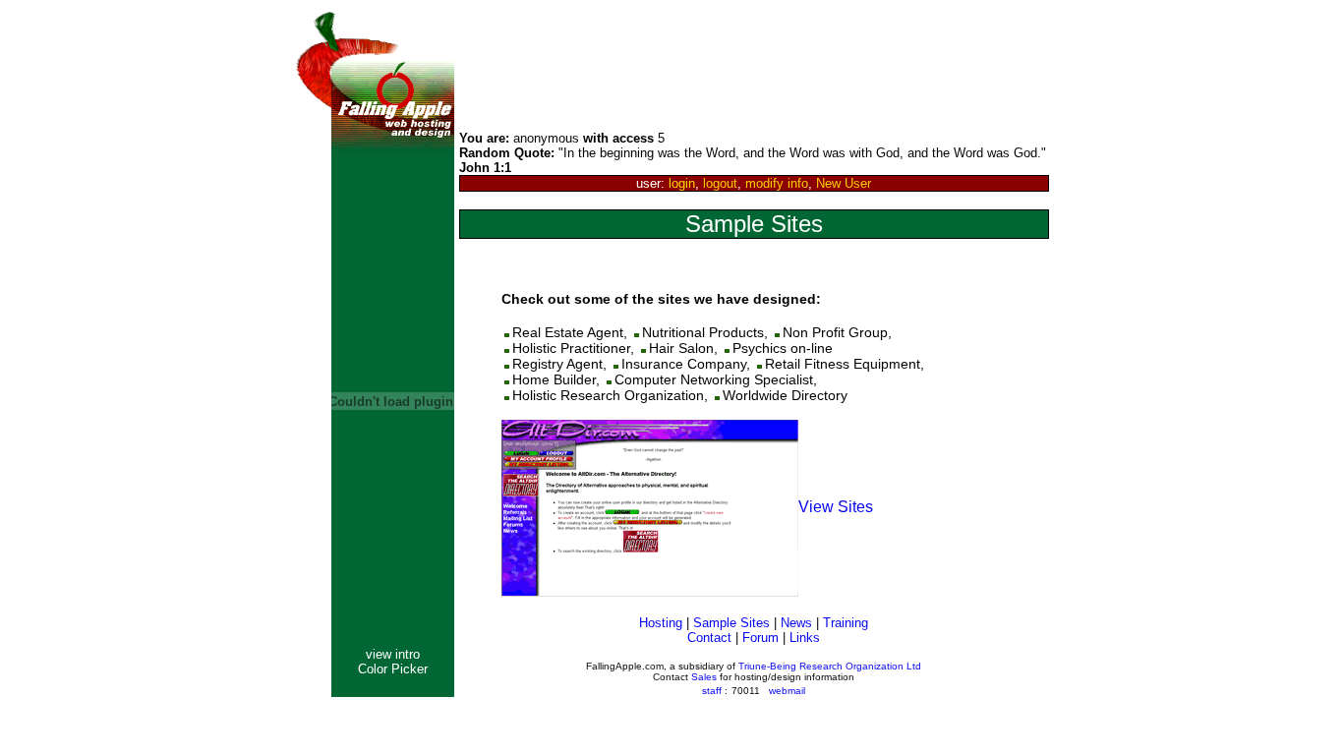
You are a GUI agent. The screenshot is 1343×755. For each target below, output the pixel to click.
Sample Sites (731, 622)
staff (712, 690)
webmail (787, 690)
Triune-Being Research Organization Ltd (829, 666)
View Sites (835, 506)
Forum (760, 637)
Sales (704, 676)
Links (804, 637)
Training (845, 622)
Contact (709, 637)
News (796, 622)
